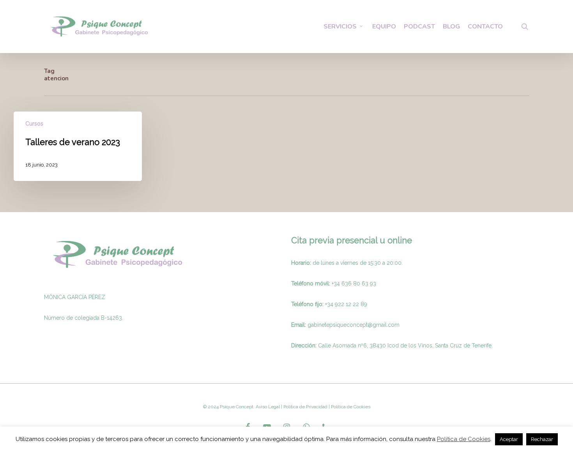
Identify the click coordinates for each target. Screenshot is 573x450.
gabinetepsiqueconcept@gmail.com (354, 325)
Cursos (34, 123)
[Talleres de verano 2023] (78, 146)
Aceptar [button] (509, 439)
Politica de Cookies (350, 406)
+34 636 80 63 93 (354, 283)
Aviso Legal (268, 406)
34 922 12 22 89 (347, 304)
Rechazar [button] (542, 439)
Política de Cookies (463, 439)
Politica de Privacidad (304, 406)
